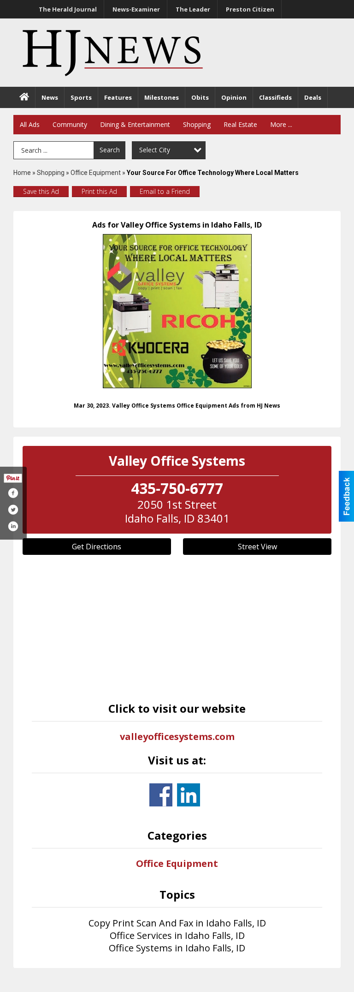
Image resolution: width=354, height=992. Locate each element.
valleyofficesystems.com (177, 736)
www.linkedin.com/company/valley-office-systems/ (188, 794)
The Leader (193, 9)
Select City (154, 149)
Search (110, 149)
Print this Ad (99, 191)
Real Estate (240, 124)
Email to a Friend (165, 191)
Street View (257, 546)
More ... (281, 124)
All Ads (30, 124)
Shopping (197, 124)
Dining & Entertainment (135, 124)
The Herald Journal (68, 9)
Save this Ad (41, 191)
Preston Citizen (250, 9)
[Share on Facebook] (13, 493)
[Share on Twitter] (13, 509)
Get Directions (96, 546)
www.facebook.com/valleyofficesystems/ (160, 794)
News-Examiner (136, 9)
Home (22, 172)
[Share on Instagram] (13, 526)
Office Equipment (96, 172)
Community (70, 124)
